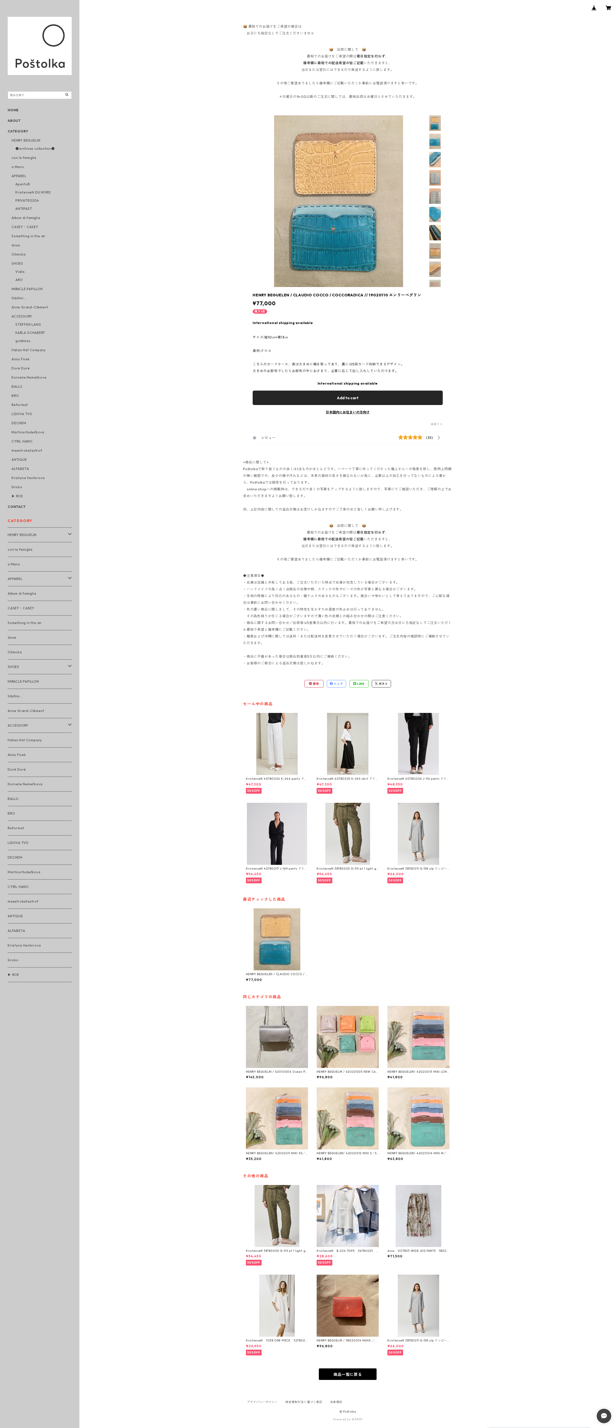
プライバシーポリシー (262, 1402)
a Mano (18, 167)
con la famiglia (24, 158)
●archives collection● (35, 148)
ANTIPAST (23, 208)
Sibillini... (19, 298)
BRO (15, 395)
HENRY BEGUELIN (26, 140)
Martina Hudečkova (28, 432)
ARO (19, 280)
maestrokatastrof (27, 450)
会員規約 (336, 1402)
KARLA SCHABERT (30, 332)
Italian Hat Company (29, 350)
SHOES (17, 263)
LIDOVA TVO (22, 414)
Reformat (20, 405)
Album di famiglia (26, 218)
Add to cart (348, 397)
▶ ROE (17, 496)
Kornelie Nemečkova (29, 377)
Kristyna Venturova (28, 478)
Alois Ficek (21, 359)
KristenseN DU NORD (33, 192)
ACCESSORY (22, 316)
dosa (16, 245)
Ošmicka (19, 254)
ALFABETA (20, 469)
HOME (13, 110)
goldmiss (22, 341)
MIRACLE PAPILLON (27, 289)
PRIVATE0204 (27, 200)
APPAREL (19, 176)
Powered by (342, 1419)
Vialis (20, 271)
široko (17, 487)
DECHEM (19, 423)
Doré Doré (21, 368)
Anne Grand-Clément (30, 307)
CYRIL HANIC (22, 441)
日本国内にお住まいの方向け (348, 412)
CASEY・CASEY (25, 227)
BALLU (17, 386)
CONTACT (17, 507)
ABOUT (14, 120)
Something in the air (29, 236)
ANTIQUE (19, 459)
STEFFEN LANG (28, 324)
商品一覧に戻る (348, 1374)
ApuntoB (22, 184)
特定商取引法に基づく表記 (303, 1402)
